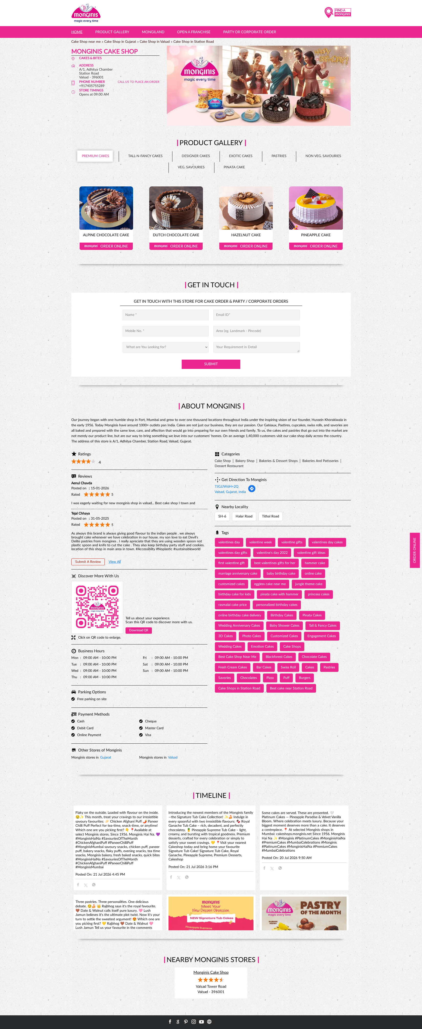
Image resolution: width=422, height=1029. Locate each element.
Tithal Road (270, 516)
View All (115, 562)
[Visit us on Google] (178, 1021)
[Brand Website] (209, 1021)
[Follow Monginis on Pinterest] (185, 1021)
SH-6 (222, 516)
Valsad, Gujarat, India (230, 492)
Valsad (173, 757)
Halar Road (244, 516)
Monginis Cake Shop (211, 973)
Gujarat (105, 757)
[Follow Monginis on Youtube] (201, 1021)
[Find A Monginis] (338, 13)
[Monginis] (86, 13)
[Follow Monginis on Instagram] (193, 1021)
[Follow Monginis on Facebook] (170, 1021)
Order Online (106, 246)
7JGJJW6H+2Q (226, 486)
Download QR (138, 630)
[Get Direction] (252, 491)
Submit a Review (88, 562)
